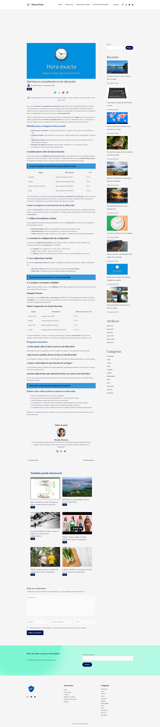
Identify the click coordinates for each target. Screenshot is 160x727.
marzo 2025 (110, 336)
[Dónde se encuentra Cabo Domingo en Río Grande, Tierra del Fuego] (117, 246)
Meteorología (111, 376)
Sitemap (66, 701)
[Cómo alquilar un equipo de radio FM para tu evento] (117, 93)
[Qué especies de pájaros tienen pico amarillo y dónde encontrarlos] (117, 143)
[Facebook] (129, 5)
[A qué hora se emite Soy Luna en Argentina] (117, 223)
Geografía (110, 369)
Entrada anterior (32, 460)
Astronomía (110, 356)
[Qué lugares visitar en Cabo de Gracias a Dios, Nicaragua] (117, 67)
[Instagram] (126, 5)
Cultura (109, 363)
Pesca (108, 383)
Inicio (65, 690)
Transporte (110, 393)
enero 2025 (110, 342)
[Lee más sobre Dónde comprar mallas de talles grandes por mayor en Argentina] (77, 523)
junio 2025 (110, 326)
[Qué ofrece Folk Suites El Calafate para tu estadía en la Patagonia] (117, 169)
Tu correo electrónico (88, 655)
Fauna (108, 366)
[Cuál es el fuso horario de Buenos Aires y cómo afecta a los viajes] (117, 118)
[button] (116, 4)
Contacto (66, 694)
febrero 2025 (110, 339)
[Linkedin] (67, 92)
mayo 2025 (110, 329)
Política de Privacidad (70, 699)
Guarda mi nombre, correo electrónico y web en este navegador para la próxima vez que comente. (57, 628)
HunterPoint (37, 4)
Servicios (109, 389)
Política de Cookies (69, 697)
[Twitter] (59, 92)
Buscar (109, 44)
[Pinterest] (63, 92)
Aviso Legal (67, 692)
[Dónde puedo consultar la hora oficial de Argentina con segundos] (117, 269)
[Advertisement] (80, 23)
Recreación (110, 386)
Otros (29, 89)
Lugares (109, 373)
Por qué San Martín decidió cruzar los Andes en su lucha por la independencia (44, 533)
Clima (108, 359)
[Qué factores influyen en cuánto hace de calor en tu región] (117, 294)
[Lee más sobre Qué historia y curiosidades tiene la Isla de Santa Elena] (77, 487)
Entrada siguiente (89, 460)
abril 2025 (110, 332)
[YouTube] (132, 5)
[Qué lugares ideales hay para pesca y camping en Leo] (117, 195)
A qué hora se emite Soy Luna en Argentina (119, 233)
